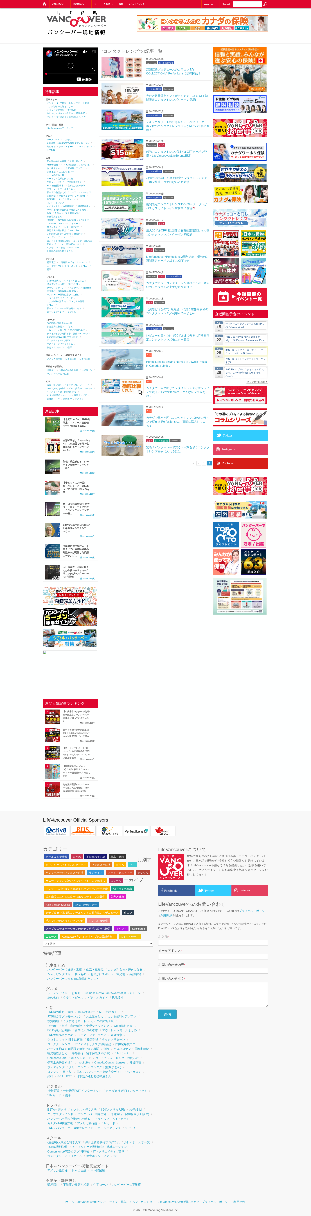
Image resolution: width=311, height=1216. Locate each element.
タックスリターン (67, 199)
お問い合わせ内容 (171, 965)
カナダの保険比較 (55, 175)
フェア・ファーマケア (80, 192)
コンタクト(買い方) (82, 241)
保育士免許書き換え (56, 230)
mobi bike (74, 230)
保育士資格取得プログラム (60, 326)
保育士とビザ (80, 395)
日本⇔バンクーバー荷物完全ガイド (64, 244)
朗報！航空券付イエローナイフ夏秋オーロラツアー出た (76, 464)
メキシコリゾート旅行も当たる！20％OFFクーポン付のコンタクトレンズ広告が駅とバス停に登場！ (177, 126)
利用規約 (167, 915)
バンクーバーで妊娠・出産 (60, 103)
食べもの (71, 110)
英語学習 (80, 113)
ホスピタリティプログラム (60, 344)
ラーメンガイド (54, 139)
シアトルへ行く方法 (74, 280)
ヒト (96, 4)
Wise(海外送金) (74, 182)
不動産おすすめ (95, 856)
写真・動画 (117, 856)
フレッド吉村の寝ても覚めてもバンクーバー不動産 (77, 888)
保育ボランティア (55, 347)
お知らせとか (58, 4)
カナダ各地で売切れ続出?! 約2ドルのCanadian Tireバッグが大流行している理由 (76, 733)
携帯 (49, 269)
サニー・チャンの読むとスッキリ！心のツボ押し (75, 880)
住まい (128, 912)
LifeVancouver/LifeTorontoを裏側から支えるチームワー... (76, 528)
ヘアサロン (52, 247)
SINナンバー (85, 220)
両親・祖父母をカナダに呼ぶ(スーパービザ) (68, 385)
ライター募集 (118, 1201)
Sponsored (151, 63)
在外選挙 (51, 196)
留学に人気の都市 (76, 185)
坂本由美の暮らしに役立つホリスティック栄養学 (75, 896)
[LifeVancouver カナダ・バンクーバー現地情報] (44, 3)
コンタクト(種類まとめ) (58, 241)
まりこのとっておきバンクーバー (66, 864)
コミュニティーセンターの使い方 (63, 227)
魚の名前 (51, 146)
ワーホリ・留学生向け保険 (60, 178)
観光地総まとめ (54, 216)
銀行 (63, 247)
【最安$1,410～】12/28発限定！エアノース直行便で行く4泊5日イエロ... (76, 422)
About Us (208, 4)
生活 (149, 355)
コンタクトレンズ (55, 202)
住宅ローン (87, 370)
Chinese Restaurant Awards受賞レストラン (68, 143)
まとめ (161, 145)
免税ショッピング (55, 182)
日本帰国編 (84, 359)
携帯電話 (51, 262)
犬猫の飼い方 (76, 161)
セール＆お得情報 (166, 63)
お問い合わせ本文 (171, 978)
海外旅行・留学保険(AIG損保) (61, 220)
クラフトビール (66, 146)
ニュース (51, 936)
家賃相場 (51, 172)
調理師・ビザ (53, 399)
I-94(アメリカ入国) (56, 284)
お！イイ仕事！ (129, 936)
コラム (120, 864)
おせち (68, 139)
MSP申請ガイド (54, 164)
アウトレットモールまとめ (60, 189)
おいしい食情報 (98, 920)
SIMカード (86, 266)
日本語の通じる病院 (56, 161)
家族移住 (67, 399)
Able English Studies (58, 904)
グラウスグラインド (56, 288)
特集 (121, 4)
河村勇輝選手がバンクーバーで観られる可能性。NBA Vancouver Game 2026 (76, 787)
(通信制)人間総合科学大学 (59, 323)
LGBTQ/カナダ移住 (56, 388)
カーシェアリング (55, 312)
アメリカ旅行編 (76, 301)
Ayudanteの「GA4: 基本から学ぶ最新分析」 (88, 936)
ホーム (69, 1201)
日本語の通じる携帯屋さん (60, 251)
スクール (116, 880)
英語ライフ (95, 872)
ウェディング (53, 237)
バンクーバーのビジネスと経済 (65, 872)
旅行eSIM (73, 284)
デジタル (143, 872)
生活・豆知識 (82, 103)
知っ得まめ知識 (161, 441)
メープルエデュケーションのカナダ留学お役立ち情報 (78, 928)
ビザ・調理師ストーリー (59, 395)
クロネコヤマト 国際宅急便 (68, 213)
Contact (226, 4)
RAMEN (51, 150)
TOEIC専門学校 (77, 330)
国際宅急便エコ (85, 206)
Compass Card (54, 223)
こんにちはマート (67, 172)
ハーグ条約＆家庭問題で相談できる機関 (66, 209)
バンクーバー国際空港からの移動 (63, 294)
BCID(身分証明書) (55, 185)
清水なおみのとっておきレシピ (65, 920)
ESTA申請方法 (54, 280)
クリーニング (69, 237)
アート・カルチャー (120, 872)
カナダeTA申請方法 (56, 301)
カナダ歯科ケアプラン (74, 168)
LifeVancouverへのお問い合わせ (178, 1201)
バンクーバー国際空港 (80, 288)
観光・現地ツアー (86, 904)
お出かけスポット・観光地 (60, 113)
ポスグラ (79, 399)
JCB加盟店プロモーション (78, 164)
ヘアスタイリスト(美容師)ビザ (61, 392)
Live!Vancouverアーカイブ (60, 128)
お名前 (163, 936)
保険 (49, 213)
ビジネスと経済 (101, 864)
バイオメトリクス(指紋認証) (60, 206)
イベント (121, 928)
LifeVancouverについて (92, 1201)
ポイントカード (72, 223)
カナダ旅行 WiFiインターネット (62, 266)
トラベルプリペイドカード (60, 298)
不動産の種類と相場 (68, 370)
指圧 (69, 347)
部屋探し (51, 370)
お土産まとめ (53, 168)
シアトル (71, 312)
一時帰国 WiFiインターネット (73, 262)
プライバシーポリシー (253, 910)
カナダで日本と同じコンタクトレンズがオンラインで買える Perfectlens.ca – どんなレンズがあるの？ (177, 392)
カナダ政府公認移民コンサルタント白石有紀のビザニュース (82, 912)
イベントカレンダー (137, 4)
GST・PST (74, 247)
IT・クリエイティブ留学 (58, 340)
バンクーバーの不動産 (58, 373)
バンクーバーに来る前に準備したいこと (66, 117)
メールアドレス (170, 951)
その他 (107, 4)
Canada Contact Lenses (59, 234)
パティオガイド (84, 146)
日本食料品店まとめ (56, 192)
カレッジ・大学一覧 (56, 330)
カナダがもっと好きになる (60, 106)
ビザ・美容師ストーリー (81, 388)
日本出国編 (70, 359)
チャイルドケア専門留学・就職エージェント (68, 333)
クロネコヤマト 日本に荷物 (72, 196)
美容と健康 (117, 896)
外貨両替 (78, 234)
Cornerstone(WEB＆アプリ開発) (62, 337)
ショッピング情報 (55, 110)
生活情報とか (79, 4)
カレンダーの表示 (256, 381)
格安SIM (51, 199)
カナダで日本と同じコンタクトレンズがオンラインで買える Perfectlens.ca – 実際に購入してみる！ (177, 421)
